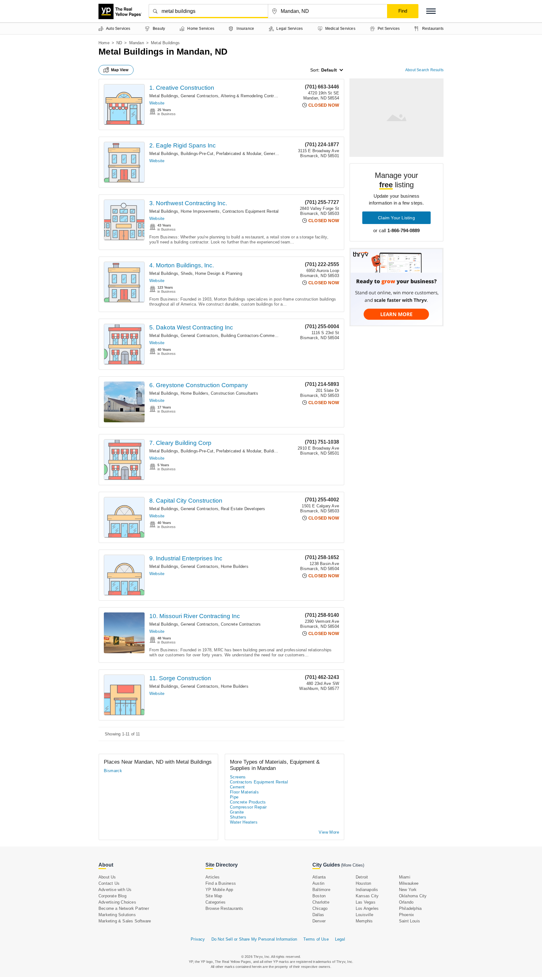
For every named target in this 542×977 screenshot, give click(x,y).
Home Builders (194, 393)
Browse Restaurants (224, 908)
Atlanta (319, 877)
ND (119, 42)
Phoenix (406, 914)
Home (103, 42)
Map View (120, 70)
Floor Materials (244, 792)
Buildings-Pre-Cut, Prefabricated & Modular (221, 153)
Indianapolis (367, 889)
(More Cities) (352, 865)
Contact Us (109, 883)
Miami (404, 877)
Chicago (319, 908)
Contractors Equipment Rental (250, 211)
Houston (363, 883)
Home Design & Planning (218, 273)
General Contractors (199, 95)
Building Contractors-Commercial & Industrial (263, 335)
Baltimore (321, 889)
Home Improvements (200, 211)
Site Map (213, 896)
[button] (431, 11)
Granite (237, 812)
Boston (319, 896)
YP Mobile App (219, 889)
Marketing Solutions (117, 914)
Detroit (362, 877)
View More (329, 832)
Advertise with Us (114, 889)
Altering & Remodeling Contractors (253, 95)
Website (156, 103)
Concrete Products (248, 802)
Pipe (234, 797)
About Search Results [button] (424, 70)
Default (329, 69)
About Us (107, 877)
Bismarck (113, 770)
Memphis (364, 921)
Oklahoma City (413, 896)
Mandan (136, 42)
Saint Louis (409, 921)
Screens (238, 777)
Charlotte (320, 902)
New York (408, 889)
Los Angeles (367, 908)
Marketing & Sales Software (124, 921)
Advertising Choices (117, 902)
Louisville (364, 914)
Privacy (198, 939)
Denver (319, 921)
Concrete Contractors (241, 624)
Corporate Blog (112, 896)
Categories (215, 902)
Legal (340, 939)
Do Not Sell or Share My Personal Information (254, 939)
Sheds (187, 273)
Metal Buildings (163, 95)
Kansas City (367, 896)
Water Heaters (244, 822)
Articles (212, 877)
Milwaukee (409, 883)
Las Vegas (365, 902)
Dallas (318, 914)
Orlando (406, 902)
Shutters (238, 817)
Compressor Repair (248, 807)
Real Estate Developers (243, 508)
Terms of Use (315, 939)
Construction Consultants (234, 393)
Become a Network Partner (123, 908)
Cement (237, 787)
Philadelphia (410, 908)
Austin (318, 883)
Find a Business (220, 883)
